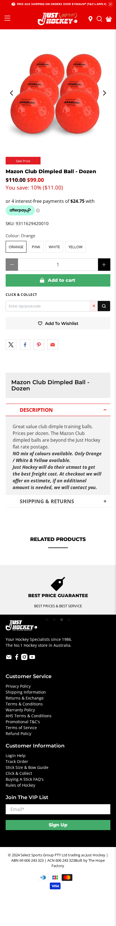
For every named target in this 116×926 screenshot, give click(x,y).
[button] (58, 410)
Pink (36, 246)
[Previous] (12, 93)
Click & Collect (19, 773)
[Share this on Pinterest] (39, 344)
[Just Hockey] (58, 19)
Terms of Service (21, 727)
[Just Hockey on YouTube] (32, 658)
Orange (16, 246)
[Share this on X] (11, 344)
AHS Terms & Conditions (29, 715)
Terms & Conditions (24, 704)
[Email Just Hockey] (9, 658)
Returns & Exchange (25, 698)
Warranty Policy (20, 709)
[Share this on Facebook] (25, 344)
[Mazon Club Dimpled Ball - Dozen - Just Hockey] (58, 90)
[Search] (104, 306)
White (54, 246)
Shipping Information (26, 692)
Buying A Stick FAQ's (25, 779)
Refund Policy (18, 733)
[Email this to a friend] (52, 344)
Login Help (16, 755)
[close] (110, 4)
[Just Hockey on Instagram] (24, 658)
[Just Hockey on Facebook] (17, 658)
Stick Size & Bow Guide (27, 767)
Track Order (17, 761)
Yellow (75, 246)
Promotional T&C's (23, 721)
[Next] (104, 93)
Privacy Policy (18, 686)
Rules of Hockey (20, 785)
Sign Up (58, 825)
